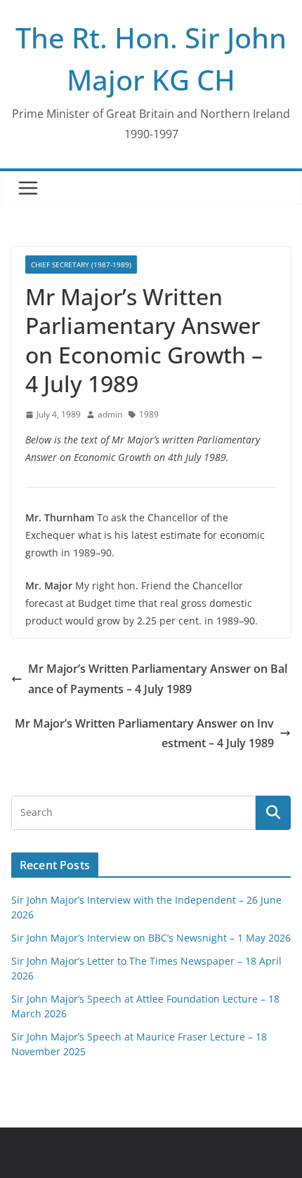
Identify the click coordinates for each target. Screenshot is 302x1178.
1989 (149, 414)
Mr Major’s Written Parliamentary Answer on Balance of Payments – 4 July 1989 (157, 679)
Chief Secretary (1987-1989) (81, 264)
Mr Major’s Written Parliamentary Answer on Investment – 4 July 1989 (144, 733)
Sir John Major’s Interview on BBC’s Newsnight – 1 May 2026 (151, 937)
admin (110, 414)
